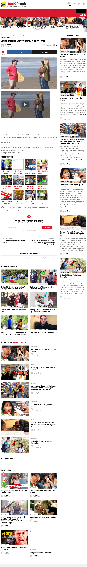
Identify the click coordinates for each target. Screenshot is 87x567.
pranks (26, 209)
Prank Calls (69, 11)
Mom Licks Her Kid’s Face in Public (43, 517)
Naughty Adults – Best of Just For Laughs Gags (14, 491)
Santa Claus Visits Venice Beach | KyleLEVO (14, 311)
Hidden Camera (12, 11)
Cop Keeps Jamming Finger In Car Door (56, 27)
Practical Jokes (25, 11)
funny (15, 209)
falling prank (6, 209)
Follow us (81, 15)
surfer (4, 211)
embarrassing (45, 207)
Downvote (44, 257)
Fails (47, 11)
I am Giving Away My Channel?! (42, 332)
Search (85, 15)
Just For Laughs (38, 11)
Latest (68, 6)
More (82, 73)
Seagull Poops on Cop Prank (41, 552)
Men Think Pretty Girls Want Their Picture (7, 27)
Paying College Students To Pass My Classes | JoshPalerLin (42, 311)
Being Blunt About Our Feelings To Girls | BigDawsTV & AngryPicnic (14, 333)
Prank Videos (14, 284)
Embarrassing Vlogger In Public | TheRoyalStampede (42, 288)
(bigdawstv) (6, 207)
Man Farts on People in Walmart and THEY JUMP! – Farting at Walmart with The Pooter (40, 28)
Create (81, 11)
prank (21, 209)
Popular (3, 474)
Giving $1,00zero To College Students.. (41, 442)
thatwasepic (12, 211)
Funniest (54, 11)
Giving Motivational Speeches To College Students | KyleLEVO (13, 288)
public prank (35, 209)
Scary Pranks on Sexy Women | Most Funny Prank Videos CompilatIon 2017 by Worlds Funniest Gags (13, 520)
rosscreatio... (46, 209)
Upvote (13, 257)
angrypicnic (17, 207)
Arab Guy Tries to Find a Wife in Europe (23, 27)
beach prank (27, 207)
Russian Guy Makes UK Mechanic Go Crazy (14, 548)
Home (3, 11)
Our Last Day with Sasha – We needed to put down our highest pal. (73, 27)
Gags (61, 11)
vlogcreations (24, 211)
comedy (35, 207)
